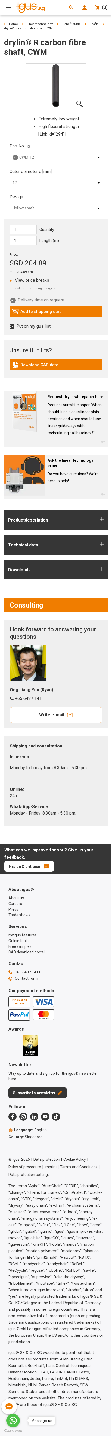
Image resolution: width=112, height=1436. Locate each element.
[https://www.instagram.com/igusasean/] (23, 1117)
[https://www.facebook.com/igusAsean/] (12, 1117)
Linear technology (40, 24)
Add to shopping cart (36, 313)
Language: (30, 1130)
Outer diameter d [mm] (31, 171)
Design (16, 196)
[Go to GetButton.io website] (13, 1430)
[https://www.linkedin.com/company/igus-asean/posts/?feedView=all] (34, 1117)
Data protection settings (29, 1174)
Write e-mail (51, 714)
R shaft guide (71, 24)
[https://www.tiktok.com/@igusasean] (56, 1117)
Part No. (17, 146)
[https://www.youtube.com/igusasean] (45, 1117)
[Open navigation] (8, 7)
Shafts (93, 24)
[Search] (71, 7)
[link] (56, 366)
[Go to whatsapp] (13, 1420)
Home (13, 24)
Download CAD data (35, 366)
